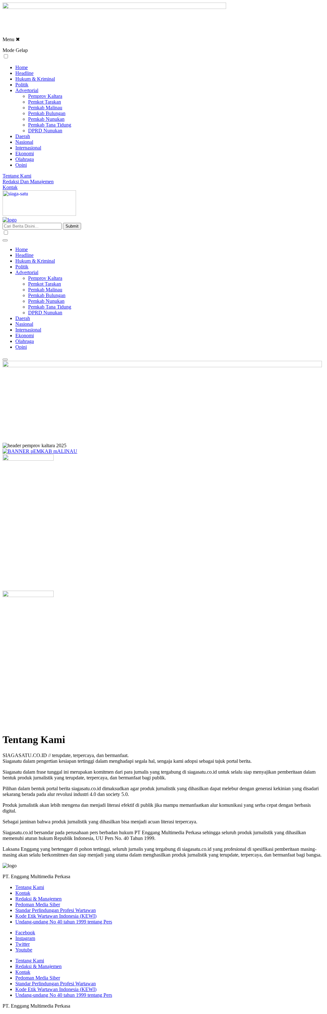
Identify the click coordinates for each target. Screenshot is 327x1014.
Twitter (22, 944)
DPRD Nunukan (45, 130)
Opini (21, 165)
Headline (24, 73)
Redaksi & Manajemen (38, 898)
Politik (21, 84)
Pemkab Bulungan (46, 113)
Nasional (24, 142)
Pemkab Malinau (45, 107)
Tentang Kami (17, 176)
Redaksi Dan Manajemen (28, 181)
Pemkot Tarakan (44, 102)
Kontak (10, 187)
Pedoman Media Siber (37, 904)
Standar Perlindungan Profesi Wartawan (55, 910)
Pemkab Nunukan (46, 119)
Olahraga (24, 159)
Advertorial (26, 90)
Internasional (28, 147)
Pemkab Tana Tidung (49, 125)
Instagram (25, 938)
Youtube (23, 949)
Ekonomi (24, 153)
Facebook (25, 932)
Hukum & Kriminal (35, 79)
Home (21, 67)
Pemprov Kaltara (45, 96)
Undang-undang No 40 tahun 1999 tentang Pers (63, 921)
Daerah (22, 136)
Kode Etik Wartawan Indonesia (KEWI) (55, 916)
